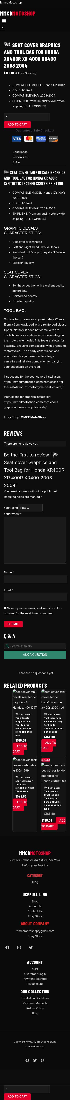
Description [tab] (20, 152)
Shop (35, 901)
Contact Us (35, 911)
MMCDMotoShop (33, 417)
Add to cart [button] (20, 749)
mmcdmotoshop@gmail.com (35, 931)
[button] (4, 21)
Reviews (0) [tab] (20, 157)
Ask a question (35, 655)
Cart (35, 969)
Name (9, 572)
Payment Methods (35, 979)
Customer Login (35, 974)
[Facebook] (7, 947)
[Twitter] (30, 947)
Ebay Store (35, 916)
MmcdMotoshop (11, 2)
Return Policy (35, 1008)
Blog (35, 882)
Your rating (11, 508)
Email (8, 590)
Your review (13, 514)
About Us (35, 906)
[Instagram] (19, 947)
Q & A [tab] (16, 162)
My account (35, 984)
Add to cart (17, 124)
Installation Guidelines (35, 998)
